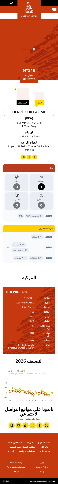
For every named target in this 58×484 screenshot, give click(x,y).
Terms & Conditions (16, 467)
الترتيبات (29, 442)
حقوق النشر (51, 481)
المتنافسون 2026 (15, 442)
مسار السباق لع (44, 442)
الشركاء (11, 451)
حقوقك (16, 471)
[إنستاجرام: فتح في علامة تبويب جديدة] (32, 425)
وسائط (42, 471)
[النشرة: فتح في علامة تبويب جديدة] (18, 425)
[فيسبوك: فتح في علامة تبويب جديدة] (39, 425)
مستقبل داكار (45, 451)
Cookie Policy (42, 467)
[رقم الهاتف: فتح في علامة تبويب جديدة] (12, 425)
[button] (11, 3)
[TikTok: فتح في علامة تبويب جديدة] (25, 425)
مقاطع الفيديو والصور (27, 451)
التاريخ (41, 462)
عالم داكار (44, 447)
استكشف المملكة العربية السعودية (23, 447)
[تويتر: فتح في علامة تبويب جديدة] (46, 425)
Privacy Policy (16, 462)
